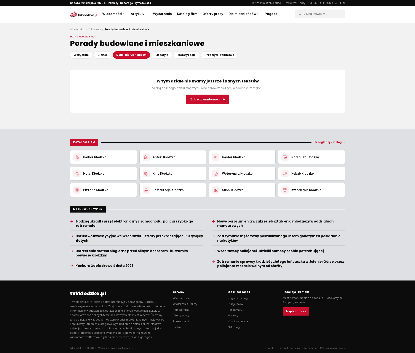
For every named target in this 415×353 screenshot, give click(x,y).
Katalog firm (187, 14)
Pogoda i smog (238, 298)
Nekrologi (234, 327)
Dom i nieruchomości (131, 54)
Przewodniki (181, 321)
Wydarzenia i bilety (185, 304)
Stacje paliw (235, 304)
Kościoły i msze (238, 321)
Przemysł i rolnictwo (219, 54)
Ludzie (177, 327)
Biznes (102, 54)
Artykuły (137, 14)
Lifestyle (161, 54)
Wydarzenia (162, 14)
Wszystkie (81, 54)
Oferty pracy (213, 14)
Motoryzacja (186, 54)
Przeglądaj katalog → (329, 142)
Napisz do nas (296, 311)
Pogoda (271, 14)
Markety (233, 315)
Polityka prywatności (332, 348)
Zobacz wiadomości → (207, 99)
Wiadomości (112, 14)
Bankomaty (235, 309)
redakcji (319, 298)
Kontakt (269, 348)
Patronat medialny (289, 348)
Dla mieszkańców (242, 14)
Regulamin (310, 348)
